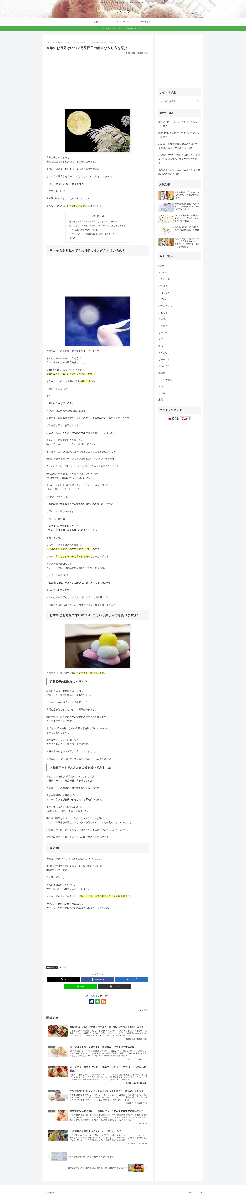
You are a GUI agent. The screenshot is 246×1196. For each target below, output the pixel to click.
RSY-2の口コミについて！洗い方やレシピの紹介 (178, 124)
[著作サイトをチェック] (91, 1001)
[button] (114, 986)
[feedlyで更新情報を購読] (97, 1001)
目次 (94, 215)
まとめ (72, 238)
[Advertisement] (97, 83)
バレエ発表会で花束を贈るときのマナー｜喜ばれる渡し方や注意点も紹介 (179, 146)
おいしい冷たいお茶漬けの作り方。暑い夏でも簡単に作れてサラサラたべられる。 (179, 158)
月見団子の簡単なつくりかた (85, 230)
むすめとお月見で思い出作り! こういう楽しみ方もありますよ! (97, 225)
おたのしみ (53, 968)
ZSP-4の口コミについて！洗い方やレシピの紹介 (178, 135)
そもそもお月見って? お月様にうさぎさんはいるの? (93, 221)
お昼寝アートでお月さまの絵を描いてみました (93, 234)
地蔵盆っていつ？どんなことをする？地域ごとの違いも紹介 (179, 171)
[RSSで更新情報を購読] (103, 1001)
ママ (63, 968)
